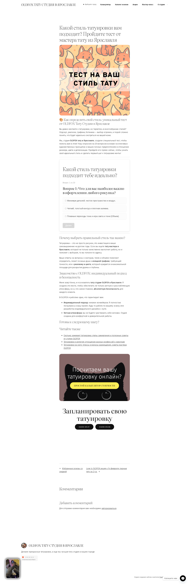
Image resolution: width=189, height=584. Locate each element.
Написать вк (104, 427)
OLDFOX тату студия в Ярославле (48, 4)
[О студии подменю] (167, 4)
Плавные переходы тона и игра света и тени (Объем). (93, 216)
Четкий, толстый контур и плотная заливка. (88, 208)
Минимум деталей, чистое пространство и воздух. (91, 201)
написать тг (84, 427)
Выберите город (90, 4)
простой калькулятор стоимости (94, 385)
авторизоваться (109, 508)
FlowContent (163, 577)
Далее (68, 225)
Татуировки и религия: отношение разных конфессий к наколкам (94, 342)
